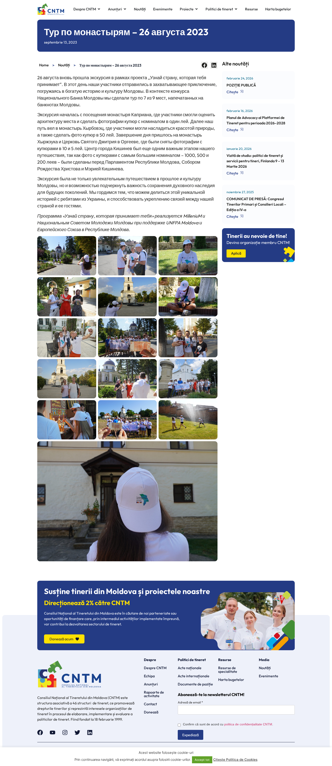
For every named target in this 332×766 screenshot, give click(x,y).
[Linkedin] (90, 732)
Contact (150, 704)
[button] (204, 65)
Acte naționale (189, 668)
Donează (151, 712)
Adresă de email (190, 702)
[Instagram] (65, 732)
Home (44, 65)
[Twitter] (77, 732)
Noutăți (64, 65)
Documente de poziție (195, 684)
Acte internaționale (193, 676)
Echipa (149, 676)
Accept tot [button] (202, 759)
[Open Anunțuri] (125, 9)
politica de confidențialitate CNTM (248, 724)
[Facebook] (40, 732)
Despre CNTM (155, 668)
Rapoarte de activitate (154, 694)
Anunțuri (151, 684)
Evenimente (268, 676)
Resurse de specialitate (227, 670)
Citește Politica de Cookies (235, 759)
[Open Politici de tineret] (236, 9)
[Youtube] (52, 732)
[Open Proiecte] (196, 9)
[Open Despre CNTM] (99, 9)
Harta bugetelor (231, 679)
